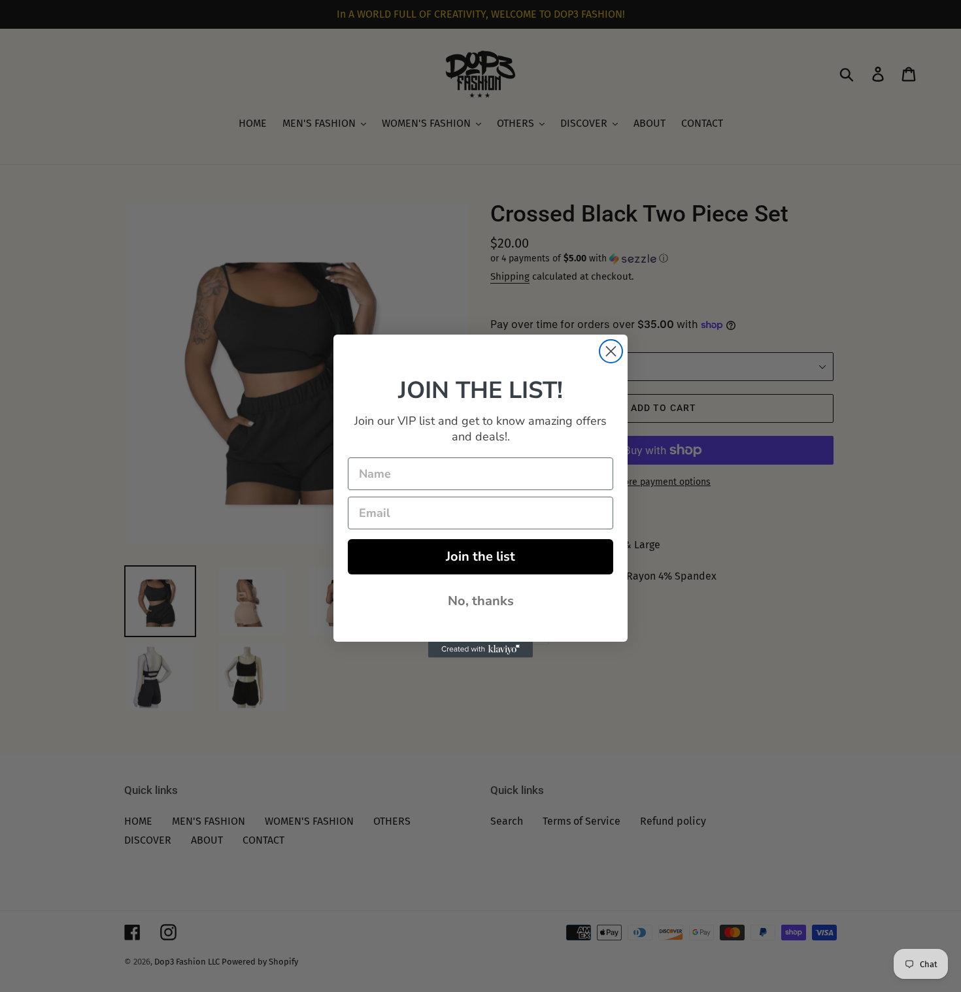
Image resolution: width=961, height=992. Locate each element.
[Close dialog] (610, 351)
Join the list (480, 556)
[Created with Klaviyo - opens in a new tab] (480, 649)
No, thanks (481, 601)
